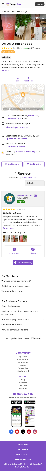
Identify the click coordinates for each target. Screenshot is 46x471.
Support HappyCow (23, 459)
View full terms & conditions (14, 329)
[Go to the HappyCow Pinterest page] (29, 431)
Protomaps (14, 109)
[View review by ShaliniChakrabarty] (9, 199)
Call (17, 81)
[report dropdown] (40, 195)
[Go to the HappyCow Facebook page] (11, 431)
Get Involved (23, 371)
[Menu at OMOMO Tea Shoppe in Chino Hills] (38, 33)
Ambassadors (23, 359)
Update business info (16, 138)
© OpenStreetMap (26, 109)
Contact (23, 383)
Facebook (28, 81)
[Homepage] (13, 4)
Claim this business (15, 146)
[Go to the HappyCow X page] (23, 431)
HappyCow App (23, 394)
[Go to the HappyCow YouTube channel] (17, 431)
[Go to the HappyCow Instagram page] (35, 431)
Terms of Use (23, 449)
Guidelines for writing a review (15, 286)
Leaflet (6, 109)
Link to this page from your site (16, 319)
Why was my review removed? (16, 281)
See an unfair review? (11, 324)
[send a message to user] (35, 195)
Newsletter (23, 368)
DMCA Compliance (23, 454)
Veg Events (23, 362)
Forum (23, 365)
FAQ (23, 380)
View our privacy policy (12, 291)
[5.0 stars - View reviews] (6, 48)
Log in (40, 4)
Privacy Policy (23, 444)
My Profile (23, 356)
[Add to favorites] (43, 18)
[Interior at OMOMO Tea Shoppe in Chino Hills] (38, 20)
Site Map (23, 388)
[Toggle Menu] (2, 4)
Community (23, 352)
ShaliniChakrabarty (25, 151)
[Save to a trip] (37, 18)
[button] (23, 95)
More (4, 70)
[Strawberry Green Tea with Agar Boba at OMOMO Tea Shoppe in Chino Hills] (15, 27)
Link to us (23, 385)
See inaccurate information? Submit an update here (20, 313)
